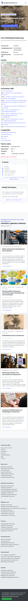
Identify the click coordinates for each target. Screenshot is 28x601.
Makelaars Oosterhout (7, 531)
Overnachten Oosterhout (7, 512)
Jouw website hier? (8, 175)
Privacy (3, 458)
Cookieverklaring (5, 455)
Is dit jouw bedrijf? (9, 25)
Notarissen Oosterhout (7, 525)
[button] (14, 73)
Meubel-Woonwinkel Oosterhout (9, 506)
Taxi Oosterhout (5, 470)
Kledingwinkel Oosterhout (7, 543)
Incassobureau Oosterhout (8, 574)
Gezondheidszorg (8, 91)
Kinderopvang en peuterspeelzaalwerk (15, 126)
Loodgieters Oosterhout (7, 493)
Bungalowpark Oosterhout (8, 515)
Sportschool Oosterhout (7, 546)
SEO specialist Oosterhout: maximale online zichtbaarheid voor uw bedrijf (13, 293)
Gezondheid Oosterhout (7, 474)
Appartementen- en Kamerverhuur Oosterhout (13, 508)
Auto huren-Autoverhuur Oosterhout (10, 556)
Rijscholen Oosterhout (7, 467)
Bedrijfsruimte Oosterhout (8, 575)
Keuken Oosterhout (6, 539)
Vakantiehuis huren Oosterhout (13, 335)
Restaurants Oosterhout (7, 486)
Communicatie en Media (10, 370)
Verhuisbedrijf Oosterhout (8, 496)
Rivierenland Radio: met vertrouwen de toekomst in (11, 373)
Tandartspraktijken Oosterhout (9, 491)
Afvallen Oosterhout (6, 475)
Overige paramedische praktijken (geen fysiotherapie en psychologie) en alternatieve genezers (14, 102)
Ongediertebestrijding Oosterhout (10, 577)
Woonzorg (3, 138)
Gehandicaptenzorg (6, 134)
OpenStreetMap (24, 85)
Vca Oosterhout (5, 541)
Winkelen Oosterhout (6, 505)
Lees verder (6, 266)
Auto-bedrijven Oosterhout (8, 555)
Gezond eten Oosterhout (7, 477)
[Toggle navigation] (25, 3)
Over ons (3, 453)
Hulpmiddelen (4, 136)
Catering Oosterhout (6, 487)
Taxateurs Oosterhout (7, 527)
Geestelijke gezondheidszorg (8, 14)
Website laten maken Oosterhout (10, 544)
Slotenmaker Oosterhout (7, 562)
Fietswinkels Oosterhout (7, 468)
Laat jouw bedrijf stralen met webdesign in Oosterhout (12, 411)
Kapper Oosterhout (6, 472)
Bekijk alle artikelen (5, 226)
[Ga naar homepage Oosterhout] (9, 3)
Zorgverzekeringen (6, 140)
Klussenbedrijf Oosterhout (8, 524)
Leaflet (18, 85)
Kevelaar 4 (5, 21)
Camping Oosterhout (6, 510)
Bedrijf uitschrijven (14, 199)
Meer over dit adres (8, 156)
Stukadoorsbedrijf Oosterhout (9, 494)
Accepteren (7, 598)
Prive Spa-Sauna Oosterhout (8, 572)
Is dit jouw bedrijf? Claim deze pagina (14, 178)
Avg (2, 456)
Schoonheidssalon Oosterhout (9, 489)
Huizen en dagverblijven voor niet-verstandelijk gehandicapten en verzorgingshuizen (12, 115)
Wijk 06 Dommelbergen (10, 171)
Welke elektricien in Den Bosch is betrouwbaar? (13, 250)
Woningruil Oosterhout (7, 570)
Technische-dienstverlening (11, 246)
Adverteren (4, 451)
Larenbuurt (7, 168)
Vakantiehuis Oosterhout (7, 513)
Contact (3, 449)
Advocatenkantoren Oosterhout (9, 560)
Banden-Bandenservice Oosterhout (10, 558)
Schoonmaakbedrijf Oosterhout (9, 529)
